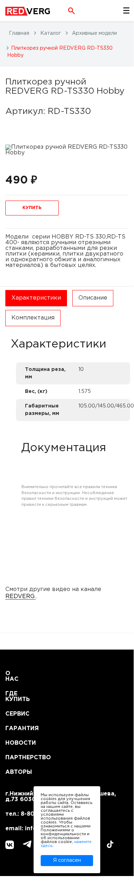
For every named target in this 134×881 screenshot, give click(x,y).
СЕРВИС (14, 714)
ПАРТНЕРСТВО (14, 757)
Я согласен (67, 860)
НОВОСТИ (14, 743)
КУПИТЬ (31, 208)
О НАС (12, 676)
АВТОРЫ (14, 772)
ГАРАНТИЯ (14, 728)
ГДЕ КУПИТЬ (14, 696)
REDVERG (20, 596)
